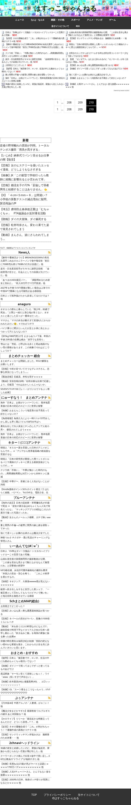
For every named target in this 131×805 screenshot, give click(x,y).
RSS (78, 26)
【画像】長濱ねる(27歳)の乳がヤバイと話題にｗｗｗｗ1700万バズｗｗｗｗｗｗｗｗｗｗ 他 (25, 765)
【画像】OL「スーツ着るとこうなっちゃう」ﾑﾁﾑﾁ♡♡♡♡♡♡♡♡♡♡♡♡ (25, 691)
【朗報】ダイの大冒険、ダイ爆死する (23, 219)
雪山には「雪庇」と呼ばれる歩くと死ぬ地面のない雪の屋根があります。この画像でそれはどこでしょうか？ (25, 347)
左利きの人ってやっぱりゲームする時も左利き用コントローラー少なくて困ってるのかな (97, 54)
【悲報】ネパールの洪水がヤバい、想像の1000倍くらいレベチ (25, 620)
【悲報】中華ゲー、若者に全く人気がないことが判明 (25, 483)
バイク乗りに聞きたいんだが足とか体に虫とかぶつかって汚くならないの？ (25, 330)
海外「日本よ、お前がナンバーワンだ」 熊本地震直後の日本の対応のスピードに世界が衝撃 (33, 79)
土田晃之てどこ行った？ (15, 65)
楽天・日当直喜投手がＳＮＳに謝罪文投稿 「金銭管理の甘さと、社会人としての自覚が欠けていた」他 (25, 272)
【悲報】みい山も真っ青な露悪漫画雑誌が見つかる (91, 65)
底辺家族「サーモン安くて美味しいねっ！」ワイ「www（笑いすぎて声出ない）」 (25, 675)
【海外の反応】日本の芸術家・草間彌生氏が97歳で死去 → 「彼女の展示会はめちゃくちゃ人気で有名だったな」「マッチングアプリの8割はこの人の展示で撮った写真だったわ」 (25, 507)
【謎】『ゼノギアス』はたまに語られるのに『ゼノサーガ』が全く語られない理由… (97, 61)
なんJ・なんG (37, 20)
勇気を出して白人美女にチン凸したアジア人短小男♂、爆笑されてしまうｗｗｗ (25, 428)
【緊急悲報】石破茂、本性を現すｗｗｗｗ (22, 376)
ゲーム (112, 20)
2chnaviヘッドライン (24, 743)
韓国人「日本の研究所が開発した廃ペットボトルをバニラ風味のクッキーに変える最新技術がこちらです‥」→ (97, 46)
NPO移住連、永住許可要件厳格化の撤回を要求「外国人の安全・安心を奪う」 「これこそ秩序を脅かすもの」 (25, 573)
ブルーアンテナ (24, 498)
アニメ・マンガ (94, 20)
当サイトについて (60, 26)
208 (69, 102)
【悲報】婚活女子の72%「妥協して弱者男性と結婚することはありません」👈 (24, 187)
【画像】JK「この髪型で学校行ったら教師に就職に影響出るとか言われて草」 (24, 177)
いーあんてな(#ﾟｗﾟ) (24, 546)
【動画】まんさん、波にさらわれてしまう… (24, 237)
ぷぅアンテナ (24, 698)
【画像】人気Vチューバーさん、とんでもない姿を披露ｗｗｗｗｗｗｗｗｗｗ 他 (97, 85)
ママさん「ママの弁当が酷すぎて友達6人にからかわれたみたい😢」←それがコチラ (25, 322)
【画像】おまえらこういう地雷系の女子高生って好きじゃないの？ (97, 78)
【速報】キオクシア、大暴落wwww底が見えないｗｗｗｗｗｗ (25, 583)
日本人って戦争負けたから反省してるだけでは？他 (25, 297)
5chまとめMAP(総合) (24, 601)
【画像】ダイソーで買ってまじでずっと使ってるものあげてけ (95, 68)
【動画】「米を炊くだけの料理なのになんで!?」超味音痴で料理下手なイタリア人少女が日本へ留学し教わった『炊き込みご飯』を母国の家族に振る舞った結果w (25, 631)
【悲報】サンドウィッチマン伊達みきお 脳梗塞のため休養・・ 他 (98, 38)
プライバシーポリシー (57, 794)
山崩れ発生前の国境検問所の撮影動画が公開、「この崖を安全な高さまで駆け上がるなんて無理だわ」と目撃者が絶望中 (97, 34)
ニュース (19, 20)
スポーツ (75, 20)
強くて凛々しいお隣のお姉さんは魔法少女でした (90, 74)
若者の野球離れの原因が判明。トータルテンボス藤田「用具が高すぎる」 (24, 147)
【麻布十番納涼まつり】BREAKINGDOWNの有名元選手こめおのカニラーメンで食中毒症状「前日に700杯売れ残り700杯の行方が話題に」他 (33, 46)
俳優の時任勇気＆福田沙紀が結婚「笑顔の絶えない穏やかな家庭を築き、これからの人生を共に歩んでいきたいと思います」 (25, 644)
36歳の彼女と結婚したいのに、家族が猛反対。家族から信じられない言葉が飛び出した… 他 (33, 85)
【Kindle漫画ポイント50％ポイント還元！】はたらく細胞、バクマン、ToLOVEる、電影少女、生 (25, 491)
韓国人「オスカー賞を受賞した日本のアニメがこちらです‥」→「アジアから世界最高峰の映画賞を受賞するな (25, 451)
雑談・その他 (57, 20)
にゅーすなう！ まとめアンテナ (24, 397)
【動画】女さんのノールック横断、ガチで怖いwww (25, 519)
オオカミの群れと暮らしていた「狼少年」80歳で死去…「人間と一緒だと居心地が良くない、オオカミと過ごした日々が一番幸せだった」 (25, 312)
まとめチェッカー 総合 (24, 356)
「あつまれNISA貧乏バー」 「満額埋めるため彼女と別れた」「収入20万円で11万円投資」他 (25, 281)
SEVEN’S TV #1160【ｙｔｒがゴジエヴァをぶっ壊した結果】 (25, 390)
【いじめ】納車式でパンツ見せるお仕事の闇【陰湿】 (24, 157)
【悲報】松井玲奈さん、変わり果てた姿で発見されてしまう (24, 227)
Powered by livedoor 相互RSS (121, 90)
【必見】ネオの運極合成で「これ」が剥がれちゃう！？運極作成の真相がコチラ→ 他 (33, 40)
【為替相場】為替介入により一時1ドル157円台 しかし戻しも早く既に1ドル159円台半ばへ (25, 420)
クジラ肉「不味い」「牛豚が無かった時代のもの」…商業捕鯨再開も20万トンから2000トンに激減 (33, 54)
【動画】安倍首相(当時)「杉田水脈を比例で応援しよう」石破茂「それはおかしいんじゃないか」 (26, 383)
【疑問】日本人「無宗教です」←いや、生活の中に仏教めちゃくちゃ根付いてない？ (33, 70)
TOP (34, 794)
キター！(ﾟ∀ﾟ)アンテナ (24, 442)
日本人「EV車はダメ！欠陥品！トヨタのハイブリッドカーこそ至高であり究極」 (33, 34)
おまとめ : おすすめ (24, 653)
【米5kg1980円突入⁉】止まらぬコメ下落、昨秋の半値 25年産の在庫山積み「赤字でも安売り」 (25, 338)
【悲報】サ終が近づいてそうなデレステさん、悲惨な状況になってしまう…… (25, 370)
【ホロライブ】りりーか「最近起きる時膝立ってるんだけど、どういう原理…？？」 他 (25, 720)
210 (91, 102)
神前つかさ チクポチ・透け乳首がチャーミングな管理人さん (25, 539)
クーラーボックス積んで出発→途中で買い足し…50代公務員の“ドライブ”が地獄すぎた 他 (25, 757)
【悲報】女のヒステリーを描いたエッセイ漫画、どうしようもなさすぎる (24, 167)
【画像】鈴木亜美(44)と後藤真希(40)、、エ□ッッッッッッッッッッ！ (25, 683)
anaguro (24, 304)
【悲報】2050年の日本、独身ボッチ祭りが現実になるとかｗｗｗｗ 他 (25, 781)
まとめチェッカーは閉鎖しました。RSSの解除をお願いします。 (25, 362)
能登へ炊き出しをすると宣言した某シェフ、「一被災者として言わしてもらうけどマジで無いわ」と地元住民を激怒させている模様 (25, 592)
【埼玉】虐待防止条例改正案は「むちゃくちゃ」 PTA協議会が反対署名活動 (24, 211)
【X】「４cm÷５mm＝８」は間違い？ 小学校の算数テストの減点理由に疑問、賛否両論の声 (25, 199)
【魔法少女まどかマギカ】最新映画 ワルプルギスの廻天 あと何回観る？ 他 (25, 712)
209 (80, 102)
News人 (24, 252)
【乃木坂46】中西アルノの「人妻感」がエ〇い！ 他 (25, 704)
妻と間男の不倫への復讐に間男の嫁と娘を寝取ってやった (30, 74)
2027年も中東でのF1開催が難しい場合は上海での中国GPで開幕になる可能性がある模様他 (25, 289)
